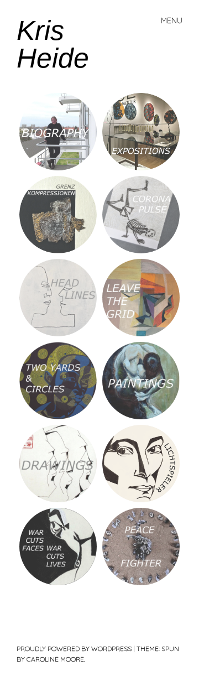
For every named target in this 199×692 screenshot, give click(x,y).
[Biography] (58, 131)
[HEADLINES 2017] (58, 297)
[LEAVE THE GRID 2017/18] (141, 297)
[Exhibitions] (141, 131)
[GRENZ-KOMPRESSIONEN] (58, 214)
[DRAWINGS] (58, 463)
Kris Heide (53, 44)
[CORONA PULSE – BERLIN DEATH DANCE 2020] (141, 214)
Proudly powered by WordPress (74, 648)
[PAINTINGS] (141, 380)
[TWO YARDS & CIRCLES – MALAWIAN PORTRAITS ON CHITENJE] (58, 380)
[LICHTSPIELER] (141, 463)
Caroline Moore (55, 659)
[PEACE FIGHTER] (141, 546)
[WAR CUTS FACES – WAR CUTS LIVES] (58, 546)
